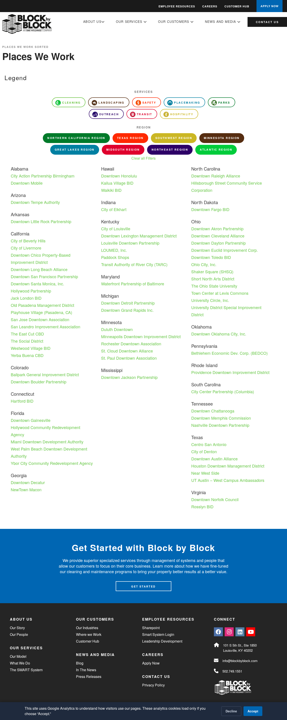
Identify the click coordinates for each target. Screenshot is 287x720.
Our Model (18, 656)
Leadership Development (162, 641)
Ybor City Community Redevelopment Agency (52, 463)
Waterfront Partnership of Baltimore (132, 283)
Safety (149, 102)
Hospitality (181, 114)
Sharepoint (151, 627)
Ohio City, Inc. (203, 264)
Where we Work (88, 634)
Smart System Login (158, 634)
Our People (19, 634)
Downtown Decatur (28, 482)
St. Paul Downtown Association (129, 358)
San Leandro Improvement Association (45, 326)
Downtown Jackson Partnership (129, 377)
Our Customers (174, 21)
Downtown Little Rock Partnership (41, 221)
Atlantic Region (216, 149)
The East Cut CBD (27, 334)
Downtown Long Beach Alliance (39, 269)
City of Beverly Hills (28, 241)
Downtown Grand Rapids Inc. (127, 310)
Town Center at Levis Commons (219, 293)
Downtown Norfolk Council (215, 499)
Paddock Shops (115, 257)
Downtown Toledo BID (211, 257)
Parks (224, 102)
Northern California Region (76, 138)
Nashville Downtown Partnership (220, 425)
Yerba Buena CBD (27, 355)
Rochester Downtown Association (131, 343)
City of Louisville (115, 228)
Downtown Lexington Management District (139, 236)
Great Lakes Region (75, 149)
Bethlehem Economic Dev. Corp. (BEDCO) (229, 353)
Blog (79, 663)
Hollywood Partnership (31, 291)
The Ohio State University (214, 286)
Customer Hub (236, 6)
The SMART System (26, 669)
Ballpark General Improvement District (45, 374)
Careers (209, 6)
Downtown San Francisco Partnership (44, 276)
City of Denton (204, 451)
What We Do (20, 663)
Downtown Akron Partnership (217, 228)
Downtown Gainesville (30, 420)
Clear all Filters (143, 158)
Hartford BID (22, 401)
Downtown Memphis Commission (221, 418)
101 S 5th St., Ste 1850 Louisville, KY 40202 (240, 648)
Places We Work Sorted (25, 47)
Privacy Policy (153, 685)
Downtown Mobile (27, 183)
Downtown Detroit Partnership (128, 303)
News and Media (221, 21)
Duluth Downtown (117, 329)
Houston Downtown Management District (227, 466)
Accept (253, 711)
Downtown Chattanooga (212, 411)
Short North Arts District (212, 279)
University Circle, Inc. (210, 300)
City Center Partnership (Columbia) (222, 391)
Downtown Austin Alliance (214, 458)
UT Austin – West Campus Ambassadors (227, 480)
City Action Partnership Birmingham (42, 176)
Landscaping (111, 102)
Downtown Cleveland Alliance (217, 236)
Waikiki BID (111, 190)
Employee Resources (177, 6)
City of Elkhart (113, 209)
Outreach (109, 114)
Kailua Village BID (117, 183)
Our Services (130, 21)
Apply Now (151, 663)
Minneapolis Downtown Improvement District (141, 336)
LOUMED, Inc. (114, 250)
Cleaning (71, 102)
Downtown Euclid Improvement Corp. (224, 250)
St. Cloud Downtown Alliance (127, 351)
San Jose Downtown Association (40, 319)
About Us (92, 21)
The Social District (27, 341)
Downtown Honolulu (119, 176)
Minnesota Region (221, 138)
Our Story (17, 627)
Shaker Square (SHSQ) (212, 271)
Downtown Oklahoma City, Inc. (218, 334)
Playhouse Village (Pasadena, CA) (41, 312)
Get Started (143, 586)
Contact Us (267, 22)
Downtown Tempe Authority (35, 202)
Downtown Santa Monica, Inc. (37, 283)
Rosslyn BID (202, 506)
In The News (86, 669)
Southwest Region (173, 138)
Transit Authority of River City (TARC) (134, 264)
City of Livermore (26, 248)
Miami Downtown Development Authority (47, 441)
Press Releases (88, 676)
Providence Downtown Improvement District (230, 372)
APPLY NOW (269, 6)
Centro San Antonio (208, 444)
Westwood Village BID (30, 348)
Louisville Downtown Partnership (130, 243)
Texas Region (130, 138)
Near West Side (205, 473)
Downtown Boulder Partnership (38, 382)
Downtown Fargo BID (210, 209)
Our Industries (87, 627)
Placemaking (187, 102)
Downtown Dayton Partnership (218, 243)
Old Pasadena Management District (42, 305)
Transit (144, 114)
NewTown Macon (26, 489)
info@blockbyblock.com (240, 660)
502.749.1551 (232, 671)
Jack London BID (26, 298)
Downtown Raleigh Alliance (215, 176)
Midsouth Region (123, 149)
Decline (231, 711)
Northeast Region (170, 149)
